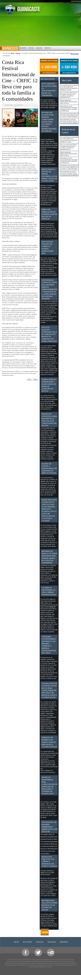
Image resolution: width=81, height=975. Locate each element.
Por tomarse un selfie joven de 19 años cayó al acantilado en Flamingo (69, 121)
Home (12, 53)
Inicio (9, 48)
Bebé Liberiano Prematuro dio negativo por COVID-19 (68, 102)
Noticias (31, 48)
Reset (70, 2)
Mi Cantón (23, 48)
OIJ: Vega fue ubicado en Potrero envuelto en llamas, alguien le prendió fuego (68, 95)
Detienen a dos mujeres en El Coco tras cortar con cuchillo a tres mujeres (69, 115)
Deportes (48, 48)
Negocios (39, 48)
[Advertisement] (40, 31)
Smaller (75, 2)
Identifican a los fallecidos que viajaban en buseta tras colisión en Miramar (68, 109)
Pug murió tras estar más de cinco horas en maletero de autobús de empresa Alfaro (69, 88)
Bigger (65, 2)
